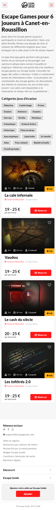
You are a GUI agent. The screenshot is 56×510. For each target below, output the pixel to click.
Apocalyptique (11, 136)
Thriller (22, 117)
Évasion (7, 111)
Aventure (22, 111)
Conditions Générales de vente (19, 456)
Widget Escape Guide (14, 452)
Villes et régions (11, 440)
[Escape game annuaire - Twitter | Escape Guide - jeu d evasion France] (5, 429)
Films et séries (27, 130)
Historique (9, 130)
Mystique (36, 117)
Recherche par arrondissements (20, 448)
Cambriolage (25, 105)
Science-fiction (28, 124)
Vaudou (11, 257)
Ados (6, 142)
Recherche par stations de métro (20, 444)
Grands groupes (11, 149)
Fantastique (9, 124)
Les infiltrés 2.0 (18, 382)
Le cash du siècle (19, 320)
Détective (8, 105)
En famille (46, 136)
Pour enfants (21, 142)
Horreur (8, 117)
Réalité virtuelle (41, 142)
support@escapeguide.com (20, 434)
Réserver (42, 210)
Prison (41, 105)
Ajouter (28, 493)
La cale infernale (19, 195)
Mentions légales (12, 460)
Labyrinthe (29, 136)
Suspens (37, 111)
